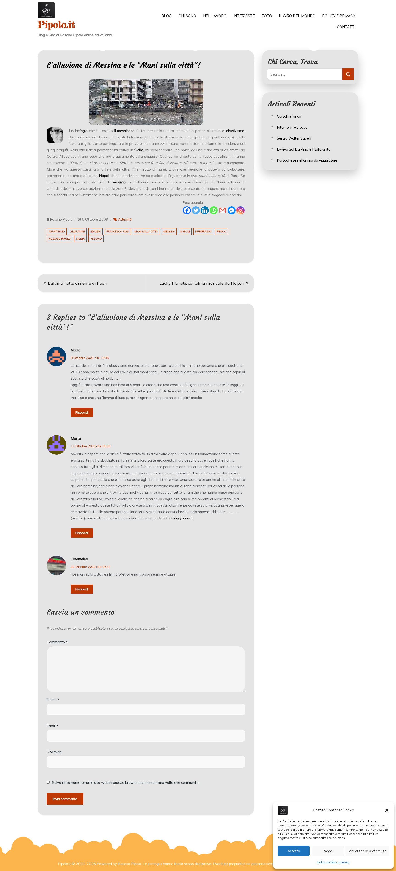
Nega (328, 851)
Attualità (125, 219)
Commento (57, 642)
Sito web (54, 752)
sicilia (80, 238)
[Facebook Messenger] (232, 210)
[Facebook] (187, 210)
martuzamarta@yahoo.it (173, 518)
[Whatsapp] (214, 210)
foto (267, 16)
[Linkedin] (205, 210)
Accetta (293, 851)
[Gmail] (223, 210)
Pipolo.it (56, 24)
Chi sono (187, 16)
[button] (387, 810)
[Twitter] (196, 210)
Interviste (244, 16)
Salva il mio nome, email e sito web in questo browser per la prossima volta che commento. (125, 782)
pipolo (221, 231)
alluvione (77, 231)
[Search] (348, 74)
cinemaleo (79, 559)
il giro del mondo (297, 16)
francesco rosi (117, 231)
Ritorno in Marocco (292, 127)
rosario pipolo (60, 238)
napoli (185, 231)
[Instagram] (240, 210)
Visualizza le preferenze (368, 851)
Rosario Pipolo (61, 219)
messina (169, 231)
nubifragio (203, 231)
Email (52, 725)
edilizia (95, 231)
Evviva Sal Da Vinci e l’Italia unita (303, 149)
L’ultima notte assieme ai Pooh (77, 283)
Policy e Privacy (338, 16)
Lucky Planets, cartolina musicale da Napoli (201, 283)
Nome (53, 699)
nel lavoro (214, 16)
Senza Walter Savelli (294, 138)
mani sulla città (146, 231)
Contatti (346, 27)
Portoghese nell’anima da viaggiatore (307, 160)
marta (76, 438)
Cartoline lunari (289, 116)
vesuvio (96, 238)
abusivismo (57, 231)
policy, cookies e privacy (333, 862)
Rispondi (81, 412)
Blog (166, 16)
